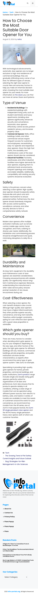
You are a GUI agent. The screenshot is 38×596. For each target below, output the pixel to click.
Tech (11, 12)
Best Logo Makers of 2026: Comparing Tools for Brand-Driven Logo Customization (18, 561)
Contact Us (8, 513)
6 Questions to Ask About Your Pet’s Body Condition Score (17, 555)
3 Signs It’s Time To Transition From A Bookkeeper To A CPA (16, 544)
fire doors (19, 95)
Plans (6, 531)
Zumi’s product (24, 374)
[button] (27, 3)
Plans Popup (9, 522)
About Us (7, 509)
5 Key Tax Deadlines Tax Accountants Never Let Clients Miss (18, 550)
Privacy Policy (9, 517)
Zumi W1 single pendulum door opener (18, 409)
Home (5, 12)
